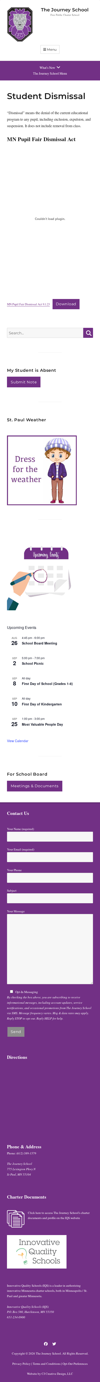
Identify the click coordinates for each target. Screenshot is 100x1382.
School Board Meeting (39, 643)
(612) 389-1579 (26, 1153)
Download (66, 304)
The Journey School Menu (50, 73)
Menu (52, 49)
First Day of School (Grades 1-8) (47, 683)
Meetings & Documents (35, 786)
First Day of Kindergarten (42, 704)
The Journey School (65, 10)
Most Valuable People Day (42, 724)
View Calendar (17, 740)
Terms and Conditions (46, 1364)
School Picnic (33, 663)
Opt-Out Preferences (75, 1364)
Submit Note (24, 382)
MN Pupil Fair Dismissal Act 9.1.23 (28, 304)
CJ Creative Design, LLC (57, 1374)
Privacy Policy (21, 1364)
